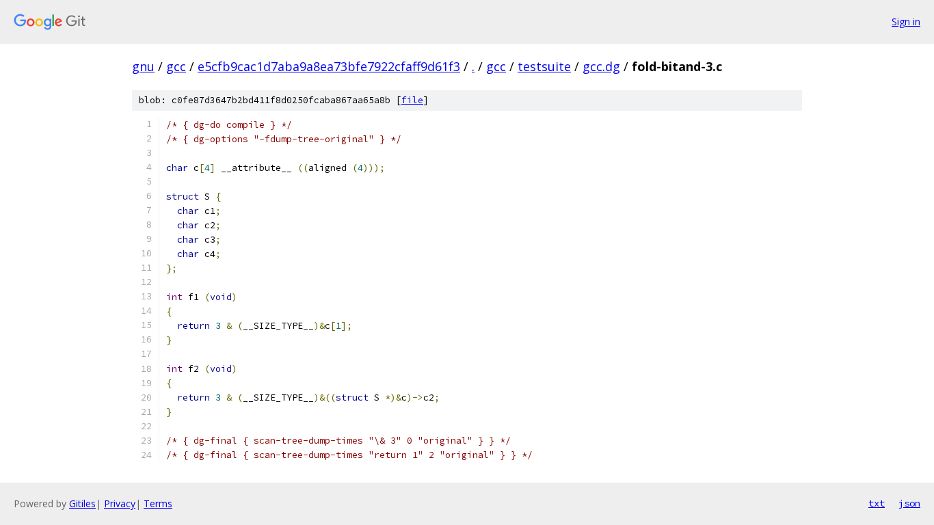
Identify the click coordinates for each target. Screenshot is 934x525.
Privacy (119, 503)
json (909, 503)
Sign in (906, 21)
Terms (158, 503)
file (412, 100)
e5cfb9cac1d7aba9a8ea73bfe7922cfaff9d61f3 (329, 66)
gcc (176, 66)
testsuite (544, 66)
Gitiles (82, 503)
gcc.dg (601, 66)
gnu (143, 66)
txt (876, 503)
